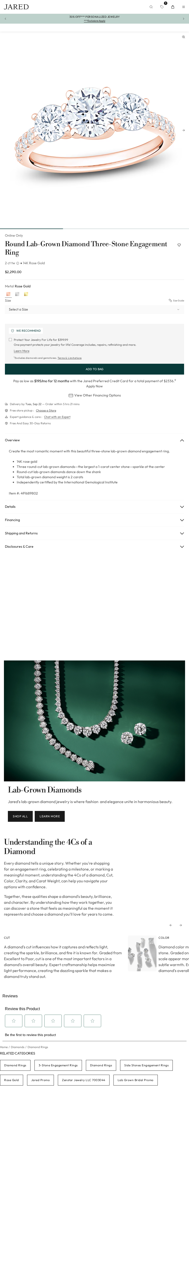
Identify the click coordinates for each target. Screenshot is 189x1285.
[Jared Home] (16, 7)
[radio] (8, 294)
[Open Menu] (183, 6)
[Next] (180, 925)
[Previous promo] (5, 18)
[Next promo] (183, 18)
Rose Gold (11, 1080)
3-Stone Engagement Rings (58, 1065)
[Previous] (170, 925)
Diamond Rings (15, 1065)
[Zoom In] (183, 37)
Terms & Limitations (70, 358)
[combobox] (94, 309)
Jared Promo (40, 1080)
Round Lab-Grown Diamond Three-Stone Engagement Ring (86, 248)
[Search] (151, 6)
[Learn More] (18, 263)
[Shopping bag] (172, 6)
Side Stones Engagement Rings (146, 1065)
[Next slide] (183, 130)
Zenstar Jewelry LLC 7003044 (83, 1080)
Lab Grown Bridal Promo (136, 1080)
